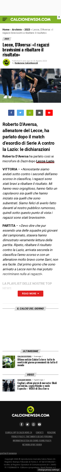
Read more (29, 293)
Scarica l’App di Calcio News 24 (18, 432)
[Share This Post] (30, 113)
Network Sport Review (32, 444)
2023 (27, 29)
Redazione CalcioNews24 (26, 63)
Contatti (39, 432)
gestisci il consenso (8, 453)
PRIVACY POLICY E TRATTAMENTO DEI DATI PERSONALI (32, 436)
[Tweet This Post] (20, 113)
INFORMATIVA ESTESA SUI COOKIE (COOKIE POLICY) (32, 440)
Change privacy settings (48, 470)
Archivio (17, 29)
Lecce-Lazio (45, 161)
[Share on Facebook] (11, 113)
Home (6, 29)
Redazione (51, 432)
